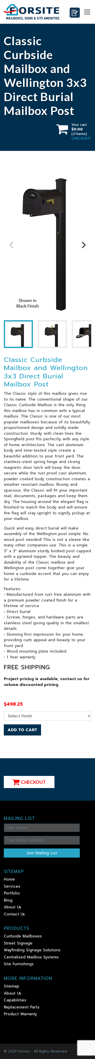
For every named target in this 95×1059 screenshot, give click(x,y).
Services (12, 886)
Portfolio (12, 893)
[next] (83, 244)
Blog (8, 900)
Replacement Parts (22, 1007)
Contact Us (14, 914)
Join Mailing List (42, 853)
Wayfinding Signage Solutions (32, 950)
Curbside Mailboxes (23, 936)
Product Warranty (20, 1014)
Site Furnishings (19, 964)
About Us (12, 907)
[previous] (11, 244)
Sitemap (11, 986)
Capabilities (15, 1000)
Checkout (33, 782)
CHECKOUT (81, 138)
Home (9, 879)
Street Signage (18, 943)
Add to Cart (22, 730)
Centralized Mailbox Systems (31, 957)
